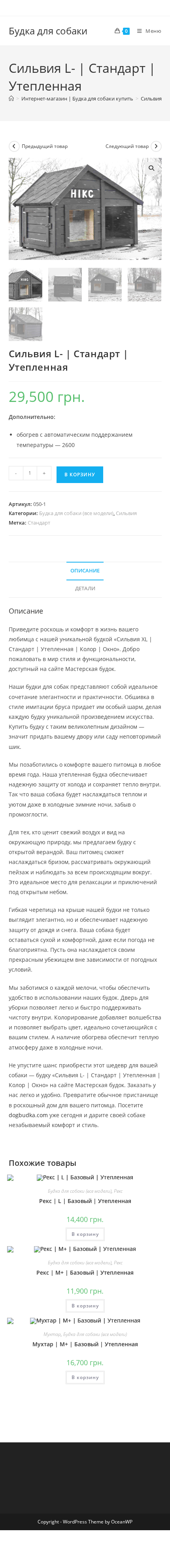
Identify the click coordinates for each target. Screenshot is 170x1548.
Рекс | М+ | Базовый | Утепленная (85, 1272)
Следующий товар (127, 146)
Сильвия (126, 513)
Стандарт (39, 522)
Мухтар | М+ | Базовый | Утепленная (85, 1344)
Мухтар (52, 1334)
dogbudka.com (28, 1115)
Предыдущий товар (45, 146)
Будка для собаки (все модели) (76, 513)
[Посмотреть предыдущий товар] (14, 146)
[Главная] (11, 98)
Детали (85, 588)
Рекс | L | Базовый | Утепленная (85, 1201)
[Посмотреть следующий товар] (156, 146)
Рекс (118, 1191)
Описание (85, 570)
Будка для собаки (48, 30)
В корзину (79, 474)
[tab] (85, 571)
